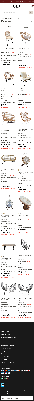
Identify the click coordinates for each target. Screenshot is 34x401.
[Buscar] (31, 12)
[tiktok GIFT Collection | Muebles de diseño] (8, 326)
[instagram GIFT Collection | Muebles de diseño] (1, 326)
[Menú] (2, 6)
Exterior (6, 18)
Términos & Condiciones (7, 362)
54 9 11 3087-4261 (6, 334)
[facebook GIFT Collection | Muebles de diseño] (5, 326)
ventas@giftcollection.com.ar (9, 337)
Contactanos (4, 359)
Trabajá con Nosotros (7, 351)
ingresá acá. (26, 390)
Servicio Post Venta (6, 348)
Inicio (2, 18)
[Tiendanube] (7, 394)
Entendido (16, 398)
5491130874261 (5, 331)
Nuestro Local (5, 356)
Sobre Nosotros (5, 354)
